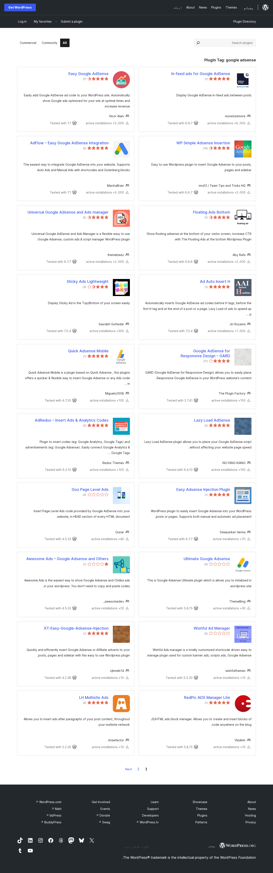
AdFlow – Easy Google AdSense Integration (69, 143)
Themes (201, 809)
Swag (104, 822)
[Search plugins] (198, 43)
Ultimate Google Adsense (207, 558)
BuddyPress (51, 822)
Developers (150, 815)
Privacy (250, 822)
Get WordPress (20, 7)
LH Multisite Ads (94, 697)
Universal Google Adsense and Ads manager (68, 212)
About (251, 802)
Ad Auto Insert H (215, 281)
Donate (103, 815)
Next (128, 769)
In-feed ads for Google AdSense (200, 73)
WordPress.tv (147, 822)
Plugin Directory (244, 21)
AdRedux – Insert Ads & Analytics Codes (72, 420)
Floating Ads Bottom (211, 212)
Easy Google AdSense (88, 73)
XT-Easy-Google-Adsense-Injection (76, 628)
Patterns (201, 822)
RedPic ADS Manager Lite (207, 697)
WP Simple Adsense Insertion (203, 143)
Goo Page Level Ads (90, 489)
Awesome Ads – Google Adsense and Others (67, 558)
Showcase (200, 802)
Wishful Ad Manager (212, 628)
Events (105, 809)
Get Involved (101, 802)
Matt (56, 809)
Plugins (202, 815)
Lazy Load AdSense (212, 420)
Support (153, 809)
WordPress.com (48, 802)
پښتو (211, 846)
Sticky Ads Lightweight (88, 281)
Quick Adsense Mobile (88, 351)
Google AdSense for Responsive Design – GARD (205, 353)
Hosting (250, 815)
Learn (155, 802)
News (252, 809)
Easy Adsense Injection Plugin (203, 489)
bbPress (53, 815)
